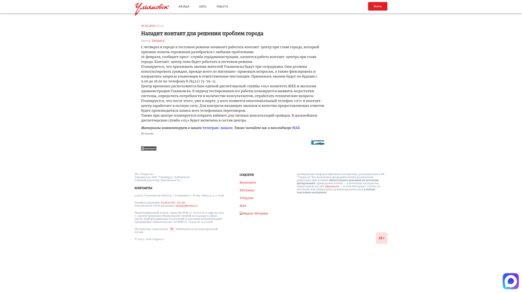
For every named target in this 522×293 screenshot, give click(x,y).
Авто (203, 6)
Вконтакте (248, 182)
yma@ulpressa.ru (187, 205)
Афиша (183, 6)
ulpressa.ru (332, 186)
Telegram (246, 198)
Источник (147, 133)
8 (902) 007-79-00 (173, 202)
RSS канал (247, 190)
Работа (222, 6)
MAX (296, 128)
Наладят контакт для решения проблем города (202, 33)
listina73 (158, 41)
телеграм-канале (217, 128)
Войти (378, 6)
